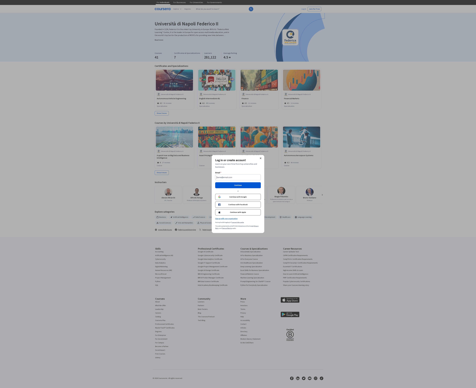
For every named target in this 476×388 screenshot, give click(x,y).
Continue (238, 185)
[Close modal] (260, 158)
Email (218, 172)
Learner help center (238, 222)
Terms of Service (227, 228)
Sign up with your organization (226, 218)
